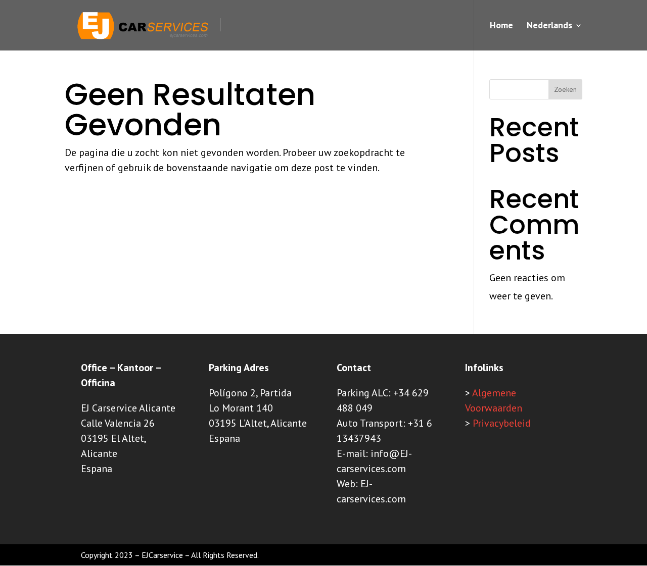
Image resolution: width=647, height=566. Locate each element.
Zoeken (565, 89)
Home (501, 26)
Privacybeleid (502, 423)
